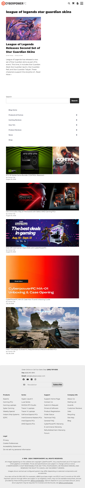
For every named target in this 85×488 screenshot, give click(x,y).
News (43, 135)
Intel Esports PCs (28, 421)
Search (9, 97)
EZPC (5, 418)
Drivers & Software (51, 408)
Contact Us (48, 402)
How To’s (43, 125)
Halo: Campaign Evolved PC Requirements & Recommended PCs (31, 349)
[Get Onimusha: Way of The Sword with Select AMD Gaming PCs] (42, 196)
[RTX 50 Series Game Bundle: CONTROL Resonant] (42, 160)
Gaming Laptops (9, 405)
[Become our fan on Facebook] (24, 379)
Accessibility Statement (12, 446)
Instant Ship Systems (11, 414)
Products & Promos (43, 115)
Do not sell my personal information (17, 449)
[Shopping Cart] (73, 3)
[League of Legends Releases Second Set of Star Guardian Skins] (23, 28)
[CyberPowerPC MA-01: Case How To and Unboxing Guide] (42, 277)
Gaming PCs (8, 402)
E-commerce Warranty (53, 427)
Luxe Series (25, 402)
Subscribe (57, 385)
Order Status (49, 414)
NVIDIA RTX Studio (28, 405)
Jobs (69, 411)
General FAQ (49, 421)
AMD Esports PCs (28, 424)
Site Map (70, 418)
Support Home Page (52, 399)
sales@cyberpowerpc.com (36, 376)
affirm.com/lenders (37, 480)
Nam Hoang (10, 55)
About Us (71, 399)
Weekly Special (9, 411)
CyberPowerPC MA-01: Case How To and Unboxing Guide (28, 299)
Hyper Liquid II (27, 399)
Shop (11, 140)
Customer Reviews (74, 408)
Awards (70, 405)
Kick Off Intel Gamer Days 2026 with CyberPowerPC (26, 248)
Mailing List (71, 402)
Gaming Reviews (43, 120)
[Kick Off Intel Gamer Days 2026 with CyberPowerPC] (42, 233)
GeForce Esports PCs (29, 414)
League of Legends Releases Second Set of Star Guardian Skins (23, 48)
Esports (6, 399)
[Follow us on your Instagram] (35, 379)
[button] (69, 3)
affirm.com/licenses (66, 483)
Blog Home (13, 110)
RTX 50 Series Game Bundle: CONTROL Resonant (25, 175)
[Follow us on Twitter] (31, 379)
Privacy (6, 440)
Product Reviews (43, 130)
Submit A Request (51, 405)
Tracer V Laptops (27, 408)
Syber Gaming (8, 408)
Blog (69, 421)
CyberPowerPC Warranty (54, 424)
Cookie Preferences (10, 443)
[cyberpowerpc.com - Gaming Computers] (14, 3)
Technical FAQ (49, 418)
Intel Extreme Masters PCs (31, 418)
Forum (46, 433)
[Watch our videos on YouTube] (28, 379)
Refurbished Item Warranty (54, 430)
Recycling (71, 414)
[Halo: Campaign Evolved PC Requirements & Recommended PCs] (42, 327)
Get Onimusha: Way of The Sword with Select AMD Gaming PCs (30, 211)
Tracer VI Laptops (28, 411)
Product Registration (52, 411)
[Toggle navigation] (81, 3)
